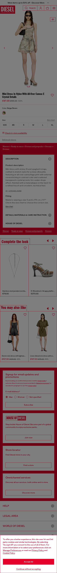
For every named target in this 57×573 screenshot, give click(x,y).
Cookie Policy (9, 553)
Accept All (28, 562)
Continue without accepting (28, 569)
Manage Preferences (12, 550)
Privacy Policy (38, 550)
